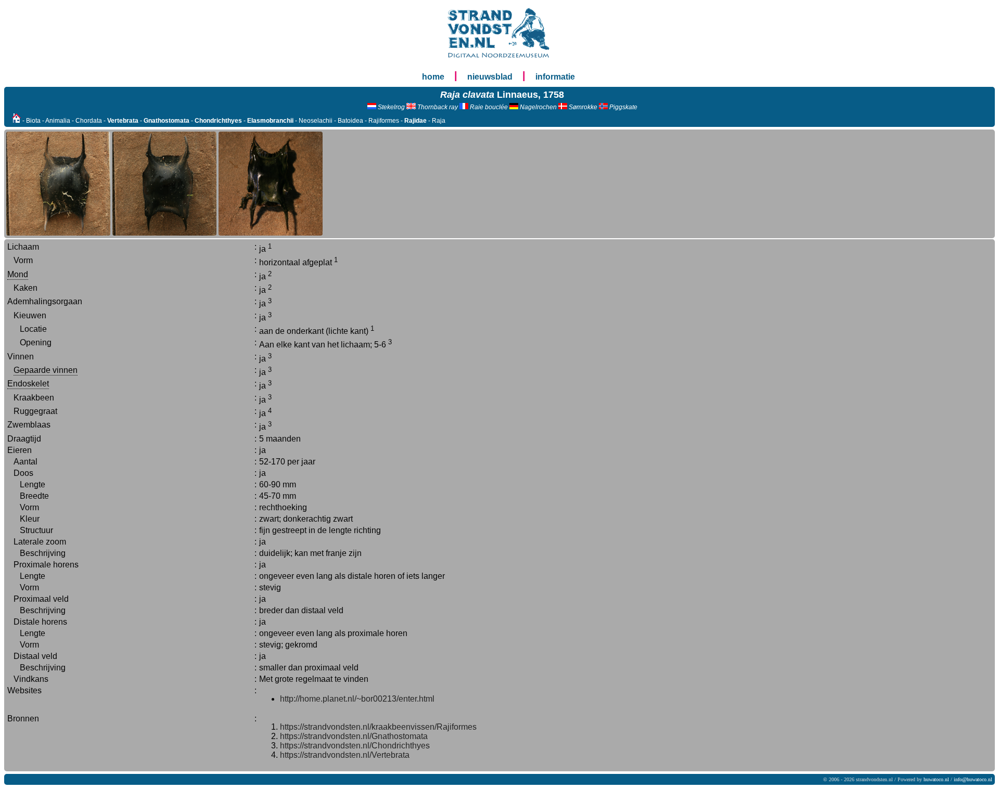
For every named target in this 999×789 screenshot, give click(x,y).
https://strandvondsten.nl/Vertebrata (344, 755)
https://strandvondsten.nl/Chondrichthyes (355, 745)
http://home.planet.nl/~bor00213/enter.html (357, 698)
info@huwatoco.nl (973, 779)
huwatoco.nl (936, 779)
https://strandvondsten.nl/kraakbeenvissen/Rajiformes (378, 726)
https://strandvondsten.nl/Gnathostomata (354, 736)
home (433, 76)
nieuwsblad (490, 76)
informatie (555, 76)
